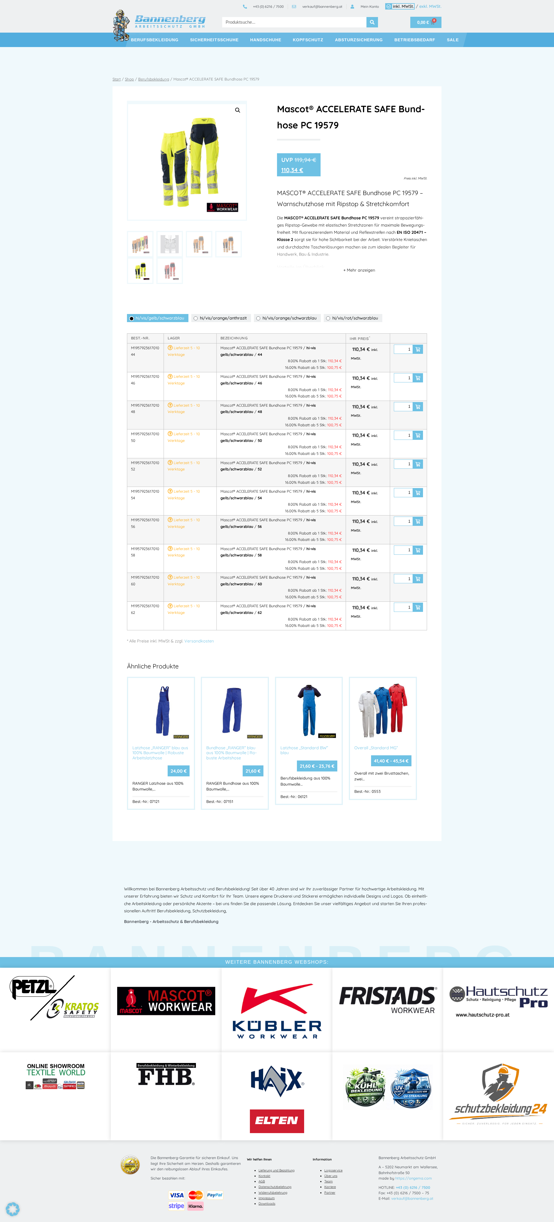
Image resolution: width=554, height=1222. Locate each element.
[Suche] (372, 22)
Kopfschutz (308, 40)
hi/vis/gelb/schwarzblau (160, 318)
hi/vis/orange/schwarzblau (290, 318)
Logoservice (333, 1170)
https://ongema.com (413, 1178)
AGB (262, 1181)
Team (328, 1181)
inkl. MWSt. (403, 6)
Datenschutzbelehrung (275, 1187)
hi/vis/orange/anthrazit (223, 318)
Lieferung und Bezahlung (277, 1170)
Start (117, 79)
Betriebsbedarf (414, 40)
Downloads (267, 1204)
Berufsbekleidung (155, 40)
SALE (453, 40)
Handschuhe (265, 40)
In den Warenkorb (418, 349)
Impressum (267, 1198)
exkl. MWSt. (430, 6)
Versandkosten (199, 641)
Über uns (330, 1176)
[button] (238, 110)
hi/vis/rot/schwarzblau (355, 318)
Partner (329, 1193)
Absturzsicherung (359, 40)
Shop (129, 79)
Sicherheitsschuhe (214, 40)
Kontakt (264, 1176)
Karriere (330, 1187)
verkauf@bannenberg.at (412, 1198)
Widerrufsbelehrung (273, 1193)
